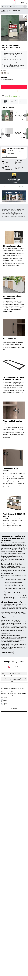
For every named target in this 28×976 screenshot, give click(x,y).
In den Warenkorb (13, 87)
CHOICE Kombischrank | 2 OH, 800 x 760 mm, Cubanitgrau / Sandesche (20, 115)
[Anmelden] (22, 3)
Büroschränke (5, 10)
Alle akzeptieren (14, 708)
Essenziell (5, 697)
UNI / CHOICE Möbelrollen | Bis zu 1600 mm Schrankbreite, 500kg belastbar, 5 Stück (19, 134)
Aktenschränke (4, 11)
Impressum (20, 695)
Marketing (5, 700)
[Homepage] (13, 2)
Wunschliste (24, 16)
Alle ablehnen (14, 716)
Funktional (5, 703)
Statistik (4, 699)
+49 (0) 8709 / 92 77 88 (9, 156)
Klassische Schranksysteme (14, 10)
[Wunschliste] (24, 3)
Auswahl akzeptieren (14, 713)
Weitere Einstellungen (5, 704)
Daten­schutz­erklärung (8, 695)
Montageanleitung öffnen (15, 666)
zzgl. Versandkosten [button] (9, 79)
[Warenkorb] (26, 3)
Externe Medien (6, 702)
